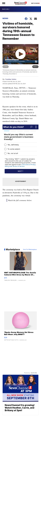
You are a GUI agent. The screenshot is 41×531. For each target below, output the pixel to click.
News (5, 18)
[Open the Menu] (3, 3)
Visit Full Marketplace (30, 249)
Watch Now (35, 3)
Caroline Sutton (10, 79)
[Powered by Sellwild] (34, 373)
